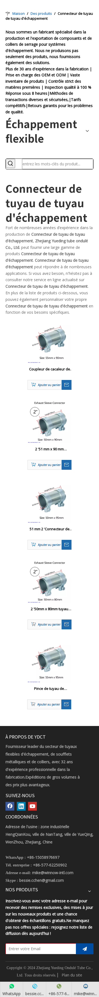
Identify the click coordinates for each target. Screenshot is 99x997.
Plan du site (72, 975)
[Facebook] (10, 806)
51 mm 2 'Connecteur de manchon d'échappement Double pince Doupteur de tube (50, 529)
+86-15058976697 (43, 857)
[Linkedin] (21, 806)
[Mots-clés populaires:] (10, 163)
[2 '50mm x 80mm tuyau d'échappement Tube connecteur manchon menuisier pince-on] (50, 580)
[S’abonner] (85, 948)
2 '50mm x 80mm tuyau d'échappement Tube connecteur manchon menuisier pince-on (49, 609)
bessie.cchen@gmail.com (41, 880)
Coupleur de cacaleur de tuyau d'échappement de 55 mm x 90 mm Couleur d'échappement (50, 369)
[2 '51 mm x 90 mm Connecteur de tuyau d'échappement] (50, 421)
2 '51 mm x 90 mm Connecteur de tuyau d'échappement (49, 449)
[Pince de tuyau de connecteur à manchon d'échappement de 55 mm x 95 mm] (49, 660)
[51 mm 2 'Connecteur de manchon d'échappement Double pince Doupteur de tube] (50, 501)
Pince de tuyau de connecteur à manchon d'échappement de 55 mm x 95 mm (49, 688)
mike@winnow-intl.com (52, 872)
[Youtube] (32, 806)
